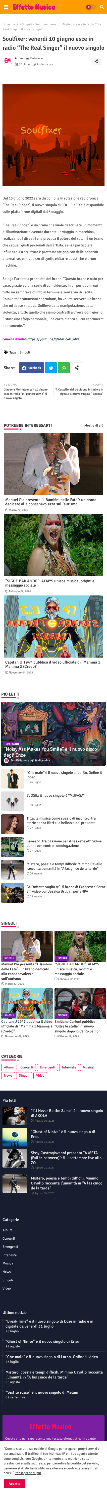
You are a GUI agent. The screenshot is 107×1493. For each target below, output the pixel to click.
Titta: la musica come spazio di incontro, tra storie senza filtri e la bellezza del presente (61, 820)
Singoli (27, 24)
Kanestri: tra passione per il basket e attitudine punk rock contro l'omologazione (64, 843)
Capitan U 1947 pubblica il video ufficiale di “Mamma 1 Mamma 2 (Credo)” (52, 664)
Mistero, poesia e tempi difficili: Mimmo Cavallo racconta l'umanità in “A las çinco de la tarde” (64, 866)
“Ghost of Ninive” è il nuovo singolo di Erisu (63, 1134)
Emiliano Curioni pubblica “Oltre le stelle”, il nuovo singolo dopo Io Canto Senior (77, 1026)
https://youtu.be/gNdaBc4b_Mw (53, 339)
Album (9, 1067)
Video (40, 1075)
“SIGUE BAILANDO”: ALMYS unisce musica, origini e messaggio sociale (49, 583)
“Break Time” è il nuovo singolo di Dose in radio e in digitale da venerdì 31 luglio (49, 1324)
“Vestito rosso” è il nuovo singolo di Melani (41, 1392)
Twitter (51, 367)
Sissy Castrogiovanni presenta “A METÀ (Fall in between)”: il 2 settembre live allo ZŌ (66, 1157)
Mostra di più (93, 426)
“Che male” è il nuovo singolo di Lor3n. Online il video (64, 774)
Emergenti (47, 1067)
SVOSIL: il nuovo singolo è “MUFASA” (56, 795)
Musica (88, 1067)
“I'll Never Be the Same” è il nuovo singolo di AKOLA (67, 1113)
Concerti (26, 1067)
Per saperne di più (28, 1473)
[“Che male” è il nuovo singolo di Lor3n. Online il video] (12, 778)
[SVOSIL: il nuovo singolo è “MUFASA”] (12, 801)
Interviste (69, 1067)
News (8, 1075)
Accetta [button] (14, 1484)
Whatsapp (64, 367)
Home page (10, 24)
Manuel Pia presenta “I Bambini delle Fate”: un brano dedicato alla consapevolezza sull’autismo (50, 502)
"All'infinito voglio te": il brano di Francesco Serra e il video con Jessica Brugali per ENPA (66, 889)
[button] (102, 7)
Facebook (34, 368)
